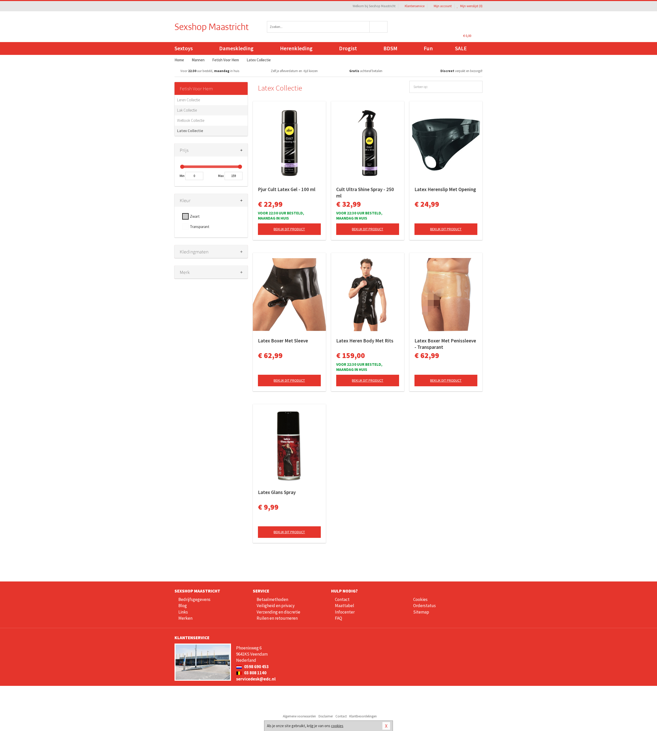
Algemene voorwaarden (299, 716)
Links (183, 612)
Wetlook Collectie (190, 120)
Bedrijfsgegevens (194, 599)
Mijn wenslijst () (470, 6)
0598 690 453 (256, 666)
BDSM (390, 48)
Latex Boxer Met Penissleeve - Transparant (445, 344)
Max (221, 176)
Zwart (195, 216)
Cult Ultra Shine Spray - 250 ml (365, 192)
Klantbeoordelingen (363, 716)
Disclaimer (325, 716)
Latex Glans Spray (277, 492)
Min (182, 176)
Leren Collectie (188, 99)
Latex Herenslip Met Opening (445, 189)
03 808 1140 (254, 673)
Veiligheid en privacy (276, 605)
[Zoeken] (379, 27)
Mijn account (443, 6)
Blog (182, 605)
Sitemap (421, 612)
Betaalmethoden (272, 599)
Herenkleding (296, 48)
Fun (428, 48)
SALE (461, 48)
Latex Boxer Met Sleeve (283, 341)
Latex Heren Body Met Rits (364, 341)
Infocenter (345, 612)
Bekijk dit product (289, 229)
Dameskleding (236, 48)
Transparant (199, 226)
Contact (342, 599)
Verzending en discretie (278, 612)
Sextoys (184, 48)
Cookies (420, 599)
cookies (337, 725)
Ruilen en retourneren (277, 618)
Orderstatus (424, 605)
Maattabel (344, 605)
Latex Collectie (190, 130)
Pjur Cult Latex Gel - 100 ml (286, 189)
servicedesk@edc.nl (256, 679)
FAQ (338, 618)
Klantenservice (414, 6)
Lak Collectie (187, 110)
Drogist (348, 48)
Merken (185, 618)
